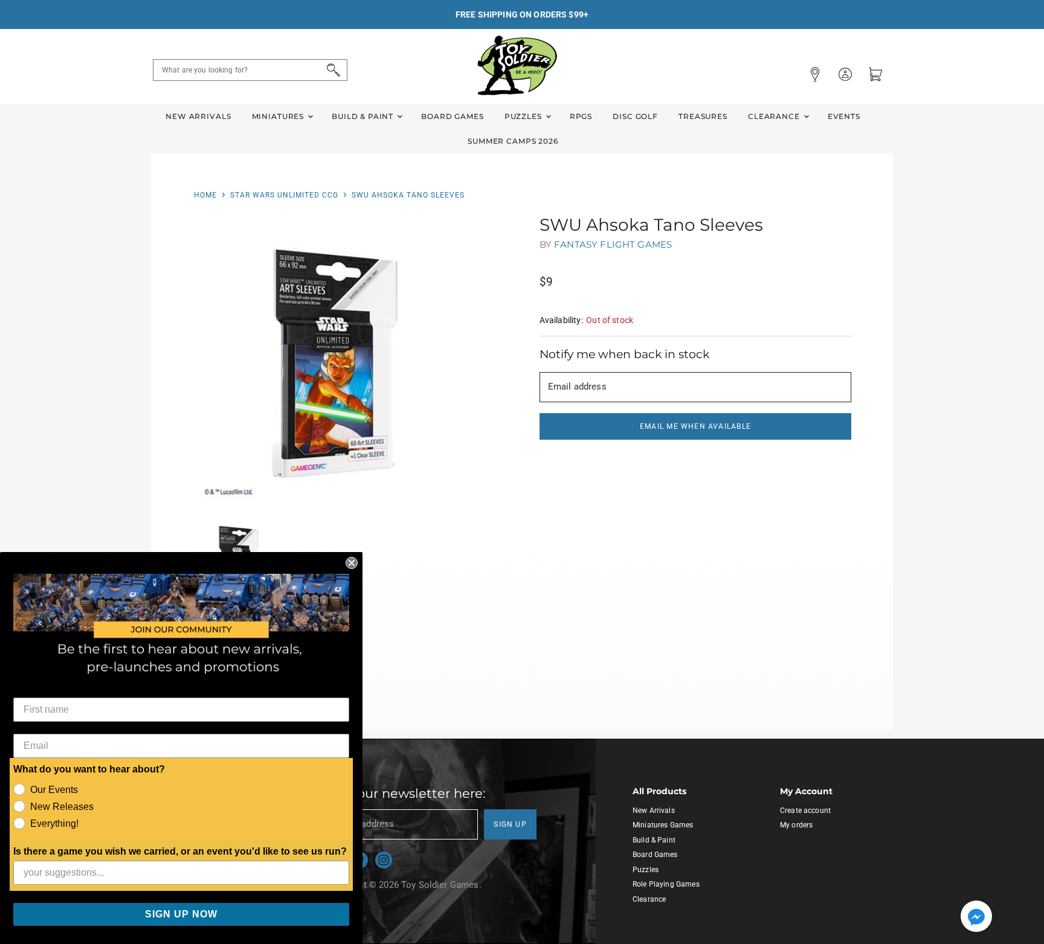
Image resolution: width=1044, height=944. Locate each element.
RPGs (581, 116)
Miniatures (279, 116)
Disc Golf (635, 116)
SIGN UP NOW (181, 914)
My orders (796, 825)
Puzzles (524, 116)
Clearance (775, 116)
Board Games (452, 116)
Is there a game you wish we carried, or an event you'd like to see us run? (180, 851)
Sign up (510, 824)
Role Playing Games (666, 884)
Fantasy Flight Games (613, 244)
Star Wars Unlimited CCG (284, 195)
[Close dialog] (352, 563)
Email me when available (695, 426)
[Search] (331, 70)
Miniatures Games (663, 825)
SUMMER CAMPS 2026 (513, 141)
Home (205, 195)
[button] (976, 917)
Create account (805, 810)
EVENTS (844, 116)
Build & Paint (364, 116)
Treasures (702, 116)
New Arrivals (198, 116)
